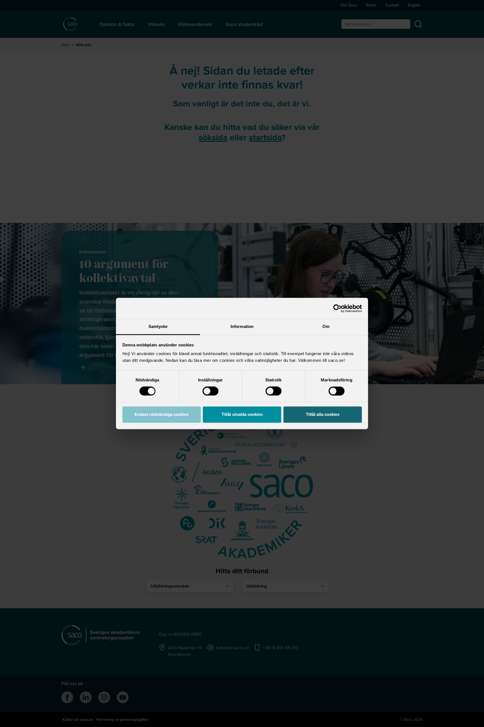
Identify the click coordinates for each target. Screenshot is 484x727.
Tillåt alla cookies (322, 414)
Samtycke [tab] (158, 326)
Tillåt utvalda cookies (242, 414)
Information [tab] (242, 326)
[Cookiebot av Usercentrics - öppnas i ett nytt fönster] (337, 308)
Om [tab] (325, 326)
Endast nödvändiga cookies (161, 414)
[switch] (210, 391)
